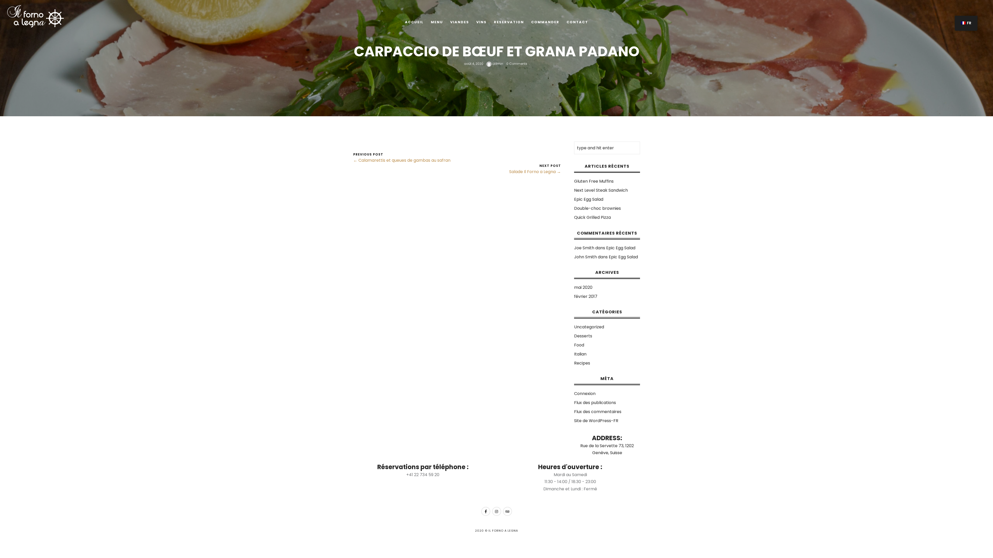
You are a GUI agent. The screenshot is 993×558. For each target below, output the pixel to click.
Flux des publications (595, 403)
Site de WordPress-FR (596, 421)
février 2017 (585, 296)
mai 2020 (583, 287)
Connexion (585, 394)
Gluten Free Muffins (594, 181)
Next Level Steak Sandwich (601, 190)
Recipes (582, 363)
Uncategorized (589, 327)
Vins (481, 22)
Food (579, 345)
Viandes (459, 22)
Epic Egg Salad (588, 199)
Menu (437, 22)
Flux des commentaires (597, 412)
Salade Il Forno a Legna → (535, 172)
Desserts (583, 336)
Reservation (509, 22)
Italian (580, 354)
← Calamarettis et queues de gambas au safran (401, 160)
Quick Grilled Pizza (592, 217)
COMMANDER (545, 22)
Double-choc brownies (597, 208)
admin (497, 63)
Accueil (414, 22)
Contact (577, 22)
